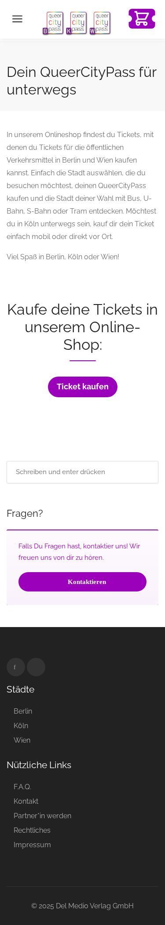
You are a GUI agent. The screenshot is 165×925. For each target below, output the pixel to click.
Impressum (32, 845)
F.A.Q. (22, 787)
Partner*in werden (42, 816)
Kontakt (26, 801)
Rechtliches (32, 830)
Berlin (23, 711)
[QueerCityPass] (77, 22)
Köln (21, 726)
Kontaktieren (86, 581)
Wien (22, 740)
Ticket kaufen (83, 386)
